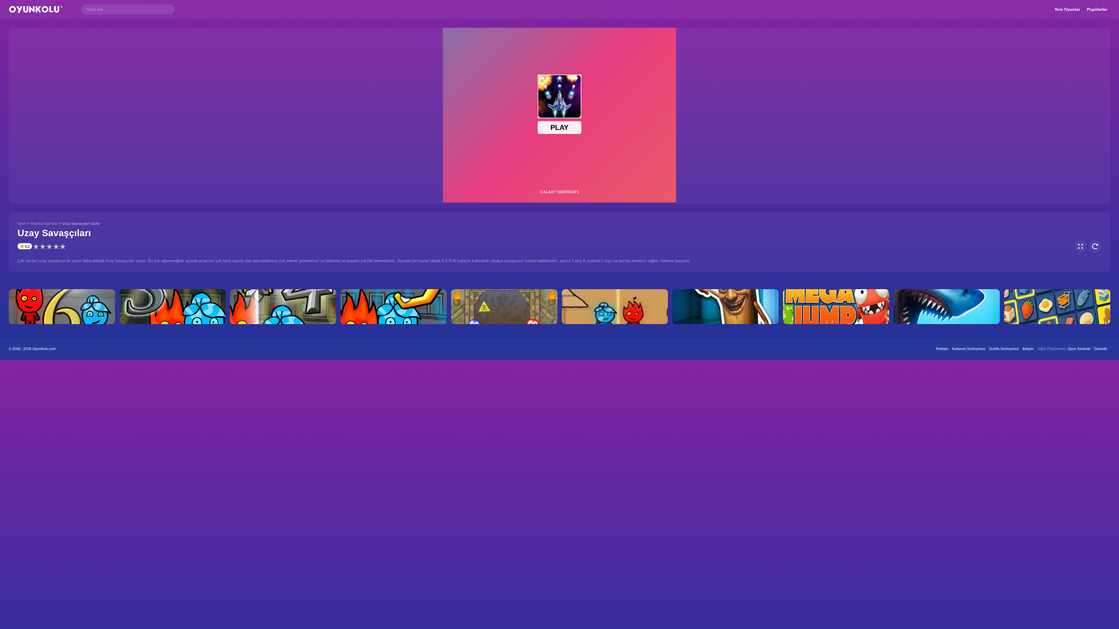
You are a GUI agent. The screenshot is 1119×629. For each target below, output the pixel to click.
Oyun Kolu (36, 9)
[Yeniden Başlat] (1095, 246)
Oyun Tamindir (1079, 349)
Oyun (21, 224)
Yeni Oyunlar (1067, 9)
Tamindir (1100, 349)
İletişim (1028, 349)
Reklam (942, 349)
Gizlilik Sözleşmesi (1004, 349)
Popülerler (1097, 9)
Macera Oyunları (44, 224)
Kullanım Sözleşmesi (968, 349)
